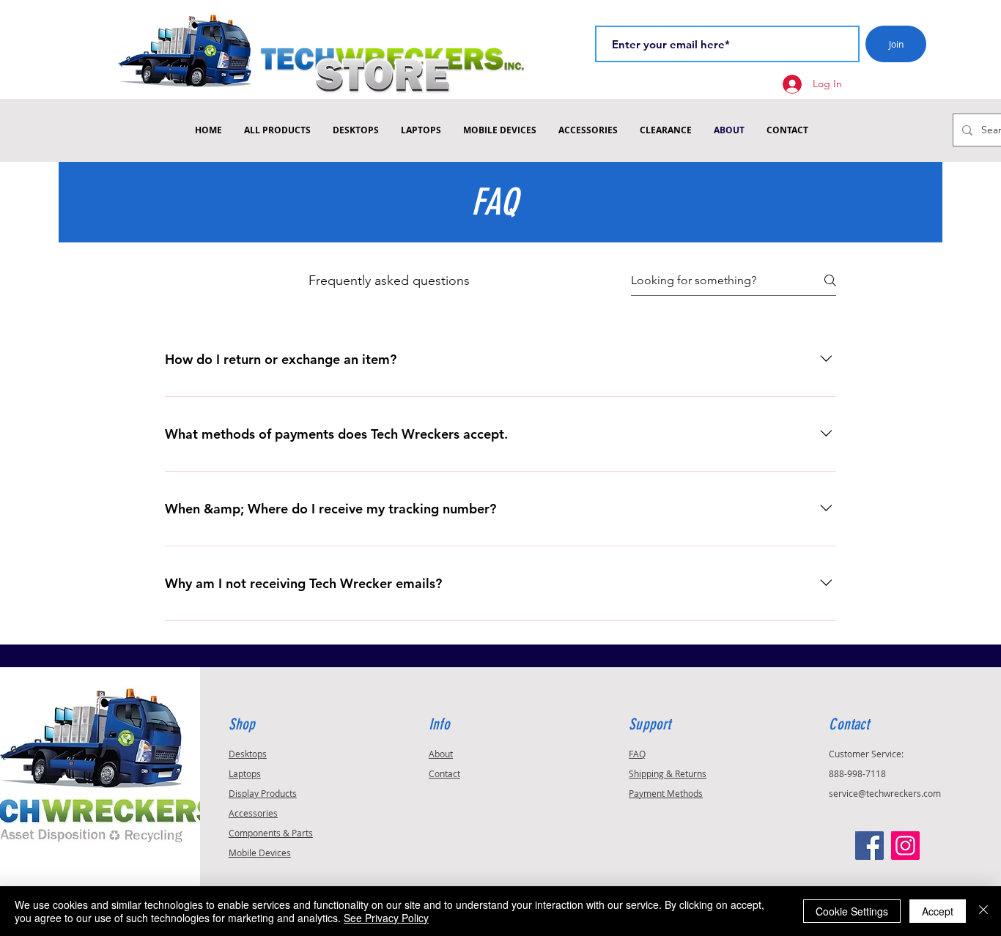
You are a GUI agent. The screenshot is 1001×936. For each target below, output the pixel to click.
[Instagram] (905, 845)
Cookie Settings (852, 911)
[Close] (983, 911)
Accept (937, 911)
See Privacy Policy (386, 917)
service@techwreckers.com (885, 793)
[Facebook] (869, 845)
